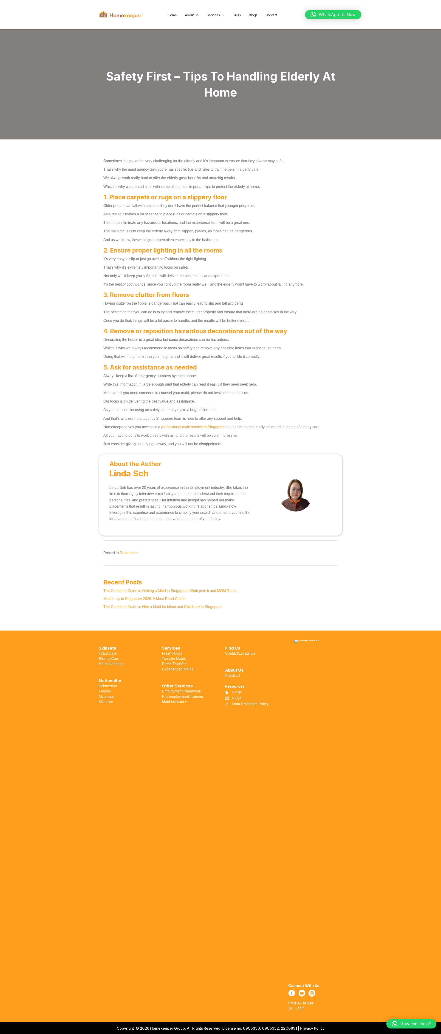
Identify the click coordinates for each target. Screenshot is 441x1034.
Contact (271, 15)
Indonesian (108, 686)
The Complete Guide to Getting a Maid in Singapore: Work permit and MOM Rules (170, 591)
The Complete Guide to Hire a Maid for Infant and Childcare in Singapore (163, 607)
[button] (333, 14)
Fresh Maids (172, 653)
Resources (128, 553)
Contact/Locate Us (240, 653)
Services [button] (213, 15)
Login (300, 1008)
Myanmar (106, 696)
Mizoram (106, 702)
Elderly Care (109, 659)
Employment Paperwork (181, 691)
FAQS (237, 15)
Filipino (105, 691)
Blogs (253, 15)
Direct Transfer (174, 664)
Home (172, 15)
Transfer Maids (174, 659)
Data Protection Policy (250, 704)
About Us (192, 15)
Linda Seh (128, 473)
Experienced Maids (177, 669)
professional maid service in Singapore (193, 427)
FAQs (236, 698)
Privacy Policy (312, 1028)
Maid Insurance (174, 702)
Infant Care (108, 653)
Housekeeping (111, 664)
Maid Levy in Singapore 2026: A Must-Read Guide (144, 599)
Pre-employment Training (182, 696)
